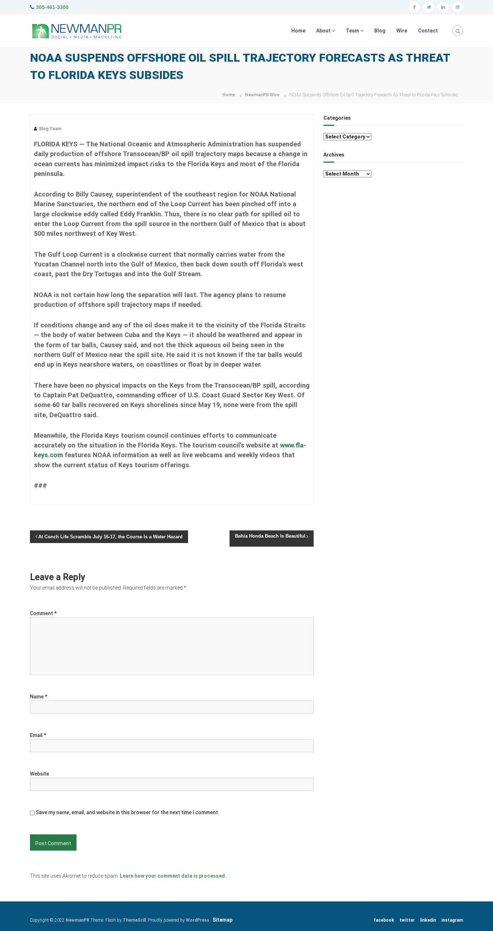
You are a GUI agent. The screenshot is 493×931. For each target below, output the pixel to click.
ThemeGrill (134, 920)
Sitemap (222, 920)
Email (38, 735)
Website (39, 774)
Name (38, 697)
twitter (407, 920)
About (323, 31)
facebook (384, 920)
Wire (401, 31)
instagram (452, 920)
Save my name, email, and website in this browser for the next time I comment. (127, 812)
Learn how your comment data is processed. (173, 876)
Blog (379, 31)
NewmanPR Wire (262, 94)
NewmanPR (78, 920)
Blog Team (50, 128)
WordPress (197, 920)
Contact (428, 31)
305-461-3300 (52, 7)
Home (298, 31)
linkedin (428, 920)
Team (352, 31)
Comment (43, 613)
